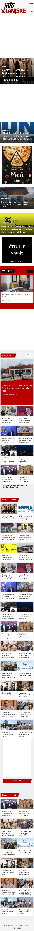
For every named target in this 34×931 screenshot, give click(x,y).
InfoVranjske (13, 925)
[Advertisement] (17, 36)
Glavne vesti (7, 355)
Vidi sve (29, 355)
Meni (30, 3)
